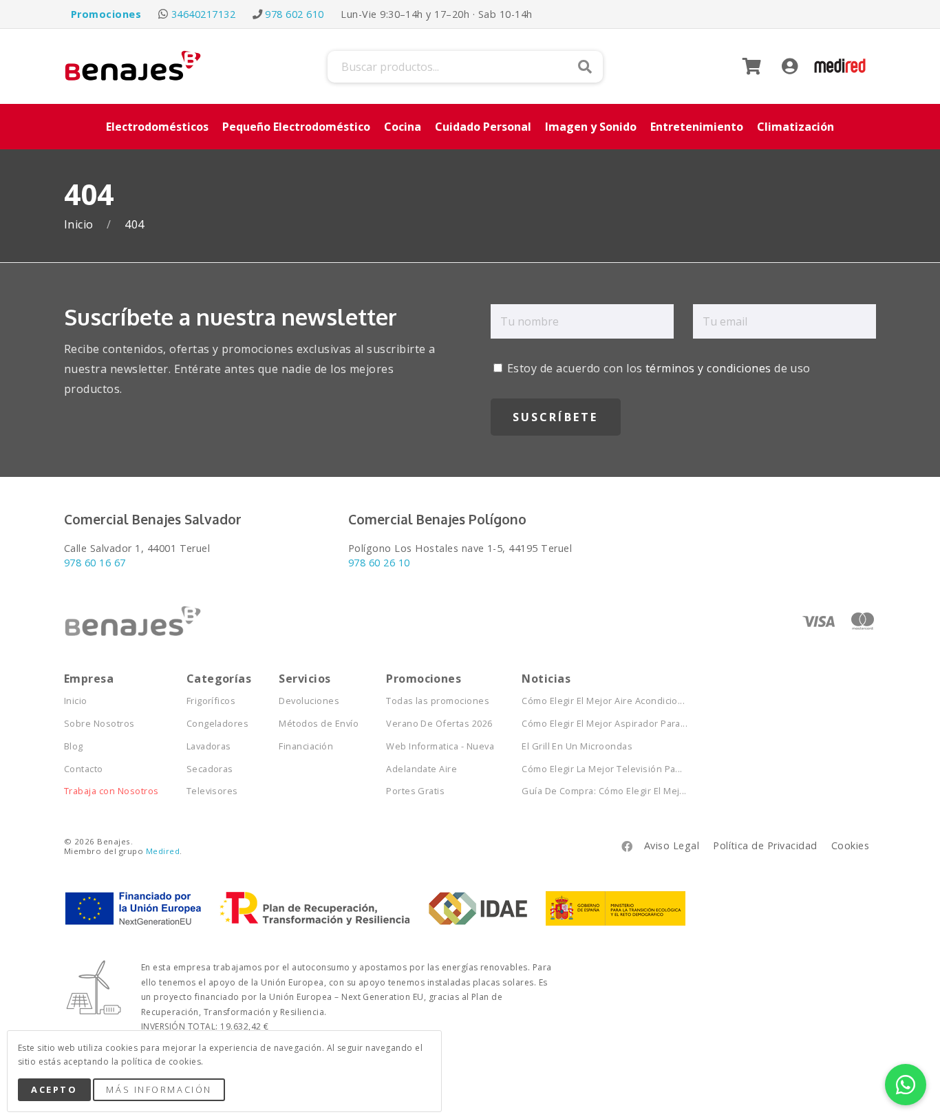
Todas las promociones (437, 700)
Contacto (83, 769)
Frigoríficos (211, 700)
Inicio (80, 224)
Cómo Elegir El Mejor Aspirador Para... (604, 723)
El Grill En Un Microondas (577, 746)
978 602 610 (294, 14)
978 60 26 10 (379, 562)
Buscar (585, 67)
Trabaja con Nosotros (111, 791)
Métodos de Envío (319, 723)
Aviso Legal (671, 845)
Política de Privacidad (765, 845)
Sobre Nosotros (99, 723)
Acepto (54, 1089)
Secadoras (209, 769)
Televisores (212, 791)
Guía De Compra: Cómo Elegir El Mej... (604, 791)
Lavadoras (208, 746)
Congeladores (217, 723)
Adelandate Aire (421, 769)
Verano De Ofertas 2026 (439, 723)
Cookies (850, 845)
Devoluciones (309, 700)
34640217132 (203, 14)
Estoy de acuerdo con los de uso (657, 368)
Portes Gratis (415, 791)
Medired (163, 851)
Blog (73, 746)
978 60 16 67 (95, 562)
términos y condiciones (708, 368)
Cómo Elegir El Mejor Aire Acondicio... (603, 700)
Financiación (306, 746)
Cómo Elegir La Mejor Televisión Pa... (602, 769)
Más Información (158, 1089)
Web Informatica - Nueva (440, 746)
